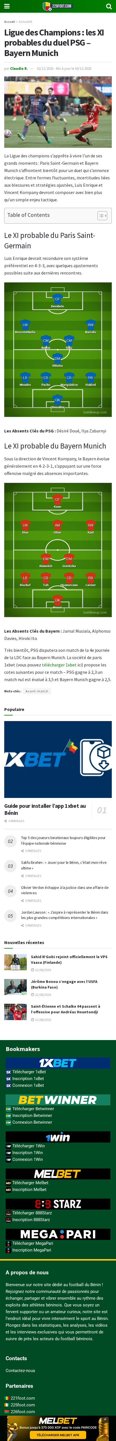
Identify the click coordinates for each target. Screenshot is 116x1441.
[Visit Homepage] (57, 6)
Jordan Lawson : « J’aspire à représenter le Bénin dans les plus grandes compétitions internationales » (64, 915)
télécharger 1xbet (59, 665)
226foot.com (23, 1411)
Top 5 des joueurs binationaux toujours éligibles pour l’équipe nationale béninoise (63, 840)
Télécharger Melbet (29, 1182)
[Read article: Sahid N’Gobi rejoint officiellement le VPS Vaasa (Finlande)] (15, 962)
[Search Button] (109, 6)
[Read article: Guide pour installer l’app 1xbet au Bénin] (58, 759)
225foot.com (23, 1404)
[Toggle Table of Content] (99, 215)
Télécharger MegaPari (32, 1243)
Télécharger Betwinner (32, 1108)
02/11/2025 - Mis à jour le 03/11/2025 (64, 68)
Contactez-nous (20, 1370)
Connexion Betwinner (31, 1122)
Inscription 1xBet (27, 1078)
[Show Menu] (7, 6)
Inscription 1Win (27, 1152)
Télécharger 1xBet (28, 1071)
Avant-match (37, 691)
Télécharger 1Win (28, 1145)
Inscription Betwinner (31, 1115)
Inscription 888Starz (30, 1219)
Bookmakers (23, 1049)
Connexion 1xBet (27, 1085)
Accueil (9, 21)
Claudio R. (19, 68)
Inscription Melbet (28, 1189)
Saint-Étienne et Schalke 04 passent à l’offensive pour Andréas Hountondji (65, 1009)
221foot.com (23, 1398)
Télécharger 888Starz (31, 1212)
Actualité (25, 21)
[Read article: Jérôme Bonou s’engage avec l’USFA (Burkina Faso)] (15, 987)
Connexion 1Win (27, 1159)
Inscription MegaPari (31, 1250)
